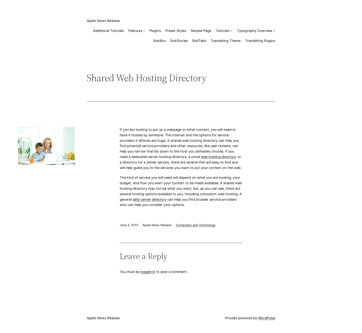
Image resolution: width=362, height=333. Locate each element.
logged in (147, 272)
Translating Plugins (260, 41)
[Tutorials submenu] (231, 31)
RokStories (179, 41)
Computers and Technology (196, 225)
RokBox (159, 41)
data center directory (149, 199)
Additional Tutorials (108, 31)
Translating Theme (226, 41)
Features (135, 31)
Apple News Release (103, 21)
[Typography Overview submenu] (274, 31)
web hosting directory (218, 157)
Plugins (155, 31)
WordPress (266, 318)
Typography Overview (254, 31)
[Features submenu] (144, 31)
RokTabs (199, 41)
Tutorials (222, 31)
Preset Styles (175, 31)
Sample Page (201, 31)
